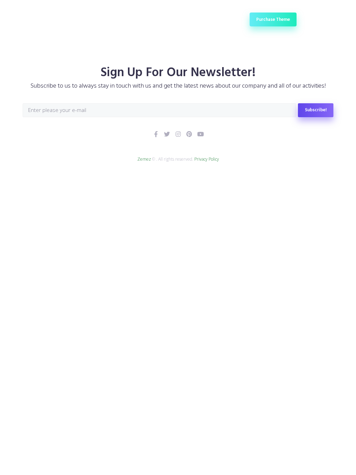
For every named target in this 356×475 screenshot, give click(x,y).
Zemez (144, 159)
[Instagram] (178, 134)
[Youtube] (200, 134)
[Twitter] (167, 134)
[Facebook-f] (156, 134)
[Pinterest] (189, 134)
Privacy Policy (206, 159)
